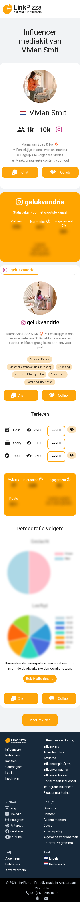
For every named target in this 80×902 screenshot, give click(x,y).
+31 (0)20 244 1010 (43, 893)
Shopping (64, 367)
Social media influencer (60, 781)
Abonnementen (55, 820)
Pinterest (16, 825)
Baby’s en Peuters (40, 359)
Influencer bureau (56, 775)
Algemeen (12, 858)
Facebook (16, 831)
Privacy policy (53, 831)
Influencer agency (56, 769)
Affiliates (50, 758)
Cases (48, 825)
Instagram (17, 820)
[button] (40, 679)
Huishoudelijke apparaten (29, 374)
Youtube (16, 837)
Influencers (13, 749)
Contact (49, 814)
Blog (13, 808)
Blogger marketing (57, 792)
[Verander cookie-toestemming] (37, 898)
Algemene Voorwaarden (61, 837)
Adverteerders (54, 752)
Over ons (50, 808)
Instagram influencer (58, 787)
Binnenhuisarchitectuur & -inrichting (30, 367)
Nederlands (56, 864)
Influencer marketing (59, 740)
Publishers (12, 755)
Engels (53, 858)
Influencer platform (57, 764)
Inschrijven (12, 778)
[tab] (19, 270)
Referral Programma (58, 843)
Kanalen (11, 761)
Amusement (58, 374)
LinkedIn (15, 814)
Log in (9, 772)
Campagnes (13, 767)
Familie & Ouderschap (39, 382)
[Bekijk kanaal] (59, 132)
